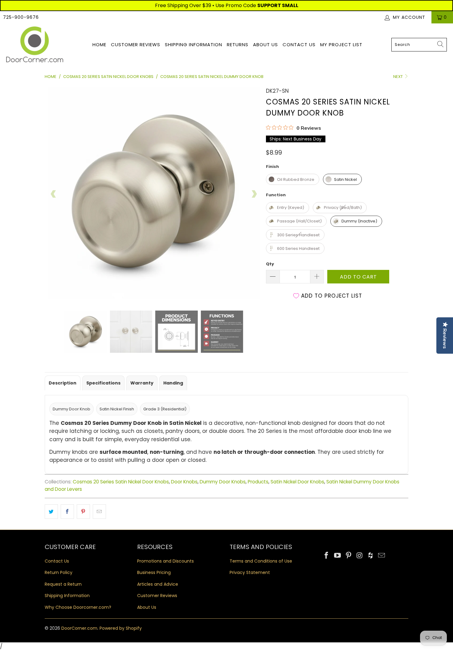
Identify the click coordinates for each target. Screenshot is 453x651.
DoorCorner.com (79, 628)
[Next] (254, 194)
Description (62, 383)
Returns (237, 44)
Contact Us (299, 44)
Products (258, 481)
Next (398, 76)
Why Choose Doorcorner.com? (78, 607)
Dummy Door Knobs (223, 481)
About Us (265, 44)
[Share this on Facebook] (67, 511)
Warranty (141, 383)
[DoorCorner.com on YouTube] (337, 556)
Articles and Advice (157, 584)
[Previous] (53, 194)
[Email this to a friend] (99, 511)
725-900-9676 (21, 17)
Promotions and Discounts (165, 561)
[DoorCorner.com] (34, 44)
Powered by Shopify (121, 628)
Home (99, 44)
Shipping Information (193, 44)
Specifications (103, 383)
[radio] (292, 179)
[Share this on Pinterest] (83, 511)
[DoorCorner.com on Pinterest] (348, 556)
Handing (173, 383)
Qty (270, 264)
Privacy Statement (250, 572)
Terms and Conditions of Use (261, 561)
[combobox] (419, 44)
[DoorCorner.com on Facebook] (326, 556)
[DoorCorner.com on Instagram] (359, 556)
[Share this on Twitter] (51, 511)
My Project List (341, 44)
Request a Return (63, 584)
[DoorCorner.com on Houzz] (370, 556)
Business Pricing (154, 572)
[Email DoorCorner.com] (381, 556)
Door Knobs (184, 481)
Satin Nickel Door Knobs (297, 481)
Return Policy (58, 572)
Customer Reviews (135, 44)
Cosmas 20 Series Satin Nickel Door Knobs (121, 481)
